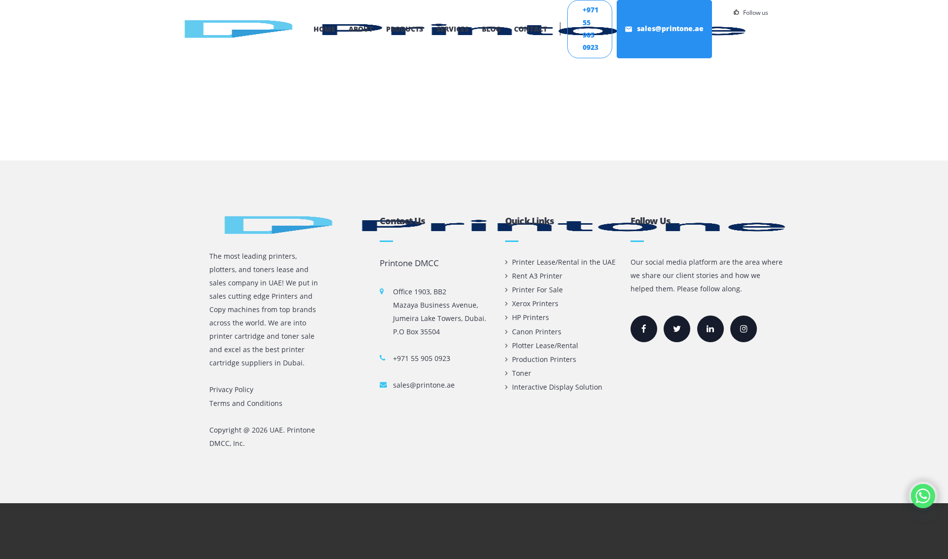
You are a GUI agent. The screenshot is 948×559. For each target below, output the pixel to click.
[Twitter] (677, 329)
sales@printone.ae (424, 385)
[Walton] (265, 225)
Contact (530, 29)
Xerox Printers (535, 303)
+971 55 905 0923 (421, 358)
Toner (521, 373)
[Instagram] (743, 329)
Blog (491, 29)
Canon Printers (536, 331)
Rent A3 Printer (537, 275)
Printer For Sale (537, 289)
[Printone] (241, 29)
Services (452, 29)
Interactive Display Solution (557, 387)
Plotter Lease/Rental (545, 345)
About (361, 29)
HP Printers (530, 317)
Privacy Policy (231, 389)
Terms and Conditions (245, 403)
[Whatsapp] (923, 496)
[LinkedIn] (710, 329)
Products (404, 29)
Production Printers (544, 359)
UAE (276, 430)
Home (324, 29)
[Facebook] (644, 329)
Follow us (755, 12)
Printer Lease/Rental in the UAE (564, 262)
